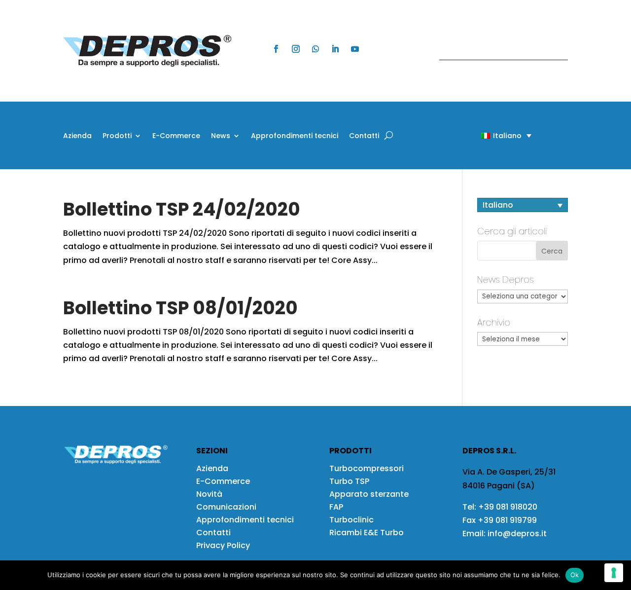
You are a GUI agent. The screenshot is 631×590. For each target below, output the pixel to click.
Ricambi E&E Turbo (366, 532)
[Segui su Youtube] (355, 49)
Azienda (77, 136)
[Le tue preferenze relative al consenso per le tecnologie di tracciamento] (613, 572)
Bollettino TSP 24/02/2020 (181, 209)
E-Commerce (176, 136)
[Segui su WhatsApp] (315, 49)
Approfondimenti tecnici (294, 136)
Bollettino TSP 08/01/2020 (180, 308)
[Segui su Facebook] (276, 49)
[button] (489, 135)
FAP (336, 507)
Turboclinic (351, 519)
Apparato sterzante (369, 494)
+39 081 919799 (507, 520)
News (220, 136)
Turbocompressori (366, 468)
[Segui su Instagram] (296, 49)
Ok (574, 575)
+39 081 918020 (507, 507)
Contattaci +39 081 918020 (498, 50)
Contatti (364, 136)
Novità (209, 494)
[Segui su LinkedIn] (335, 49)
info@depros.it (516, 533)
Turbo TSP (349, 481)
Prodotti (117, 136)
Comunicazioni (226, 507)
